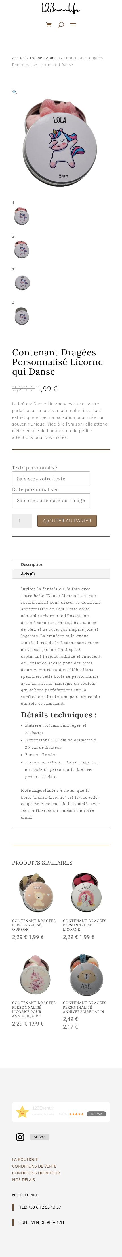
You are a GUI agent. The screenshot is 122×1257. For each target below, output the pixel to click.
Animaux (54, 57)
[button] (14, 92)
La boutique (25, 1159)
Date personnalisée (35, 489)
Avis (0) (28, 573)
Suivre (40, 1137)
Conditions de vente (34, 1166)
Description (32, 564)
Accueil (19, 57)
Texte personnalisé (34, 468)
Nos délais (23, 1179)
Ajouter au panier (67, 520)
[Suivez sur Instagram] (20, 1137)
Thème (36, 57)
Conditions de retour (36, 1173)
